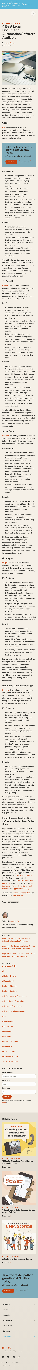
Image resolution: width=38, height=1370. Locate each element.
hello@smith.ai (17, 895)
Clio (3, 127)
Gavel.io (5, 286)
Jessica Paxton (9, 43)
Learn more (25, 162)
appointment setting (21, 889)
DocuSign (6, 690)
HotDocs (5, 436)
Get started (11, 162)
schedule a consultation (22, 893)
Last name (6, 1088)
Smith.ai (4, 1102)
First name (6, 1080)
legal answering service (23, 875)
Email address (7, 1073)
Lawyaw (5, 563)
